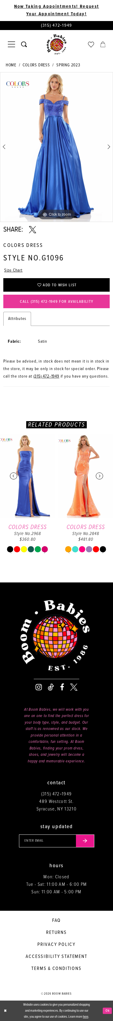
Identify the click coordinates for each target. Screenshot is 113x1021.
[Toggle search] (24, 44)
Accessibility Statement (56, 956)
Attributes (17, 318)
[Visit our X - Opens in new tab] (73, 687)
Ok (107, 1010)
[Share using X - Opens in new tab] (32, 230)
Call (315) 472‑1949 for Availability (56, 301)
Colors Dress (36, 65)
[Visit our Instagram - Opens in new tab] (39, 687)
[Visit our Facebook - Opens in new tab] (62, 687)
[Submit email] (85, 841)
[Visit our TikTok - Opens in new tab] (51, 687)
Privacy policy (56, 944)
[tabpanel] (56, 147)
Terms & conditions (56, 968)
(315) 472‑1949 (46, 376)
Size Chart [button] (13, 270)
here (85, 1017)
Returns (56, 932)
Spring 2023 (68, 65)
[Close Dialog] (5, 1011)
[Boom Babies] (56, 44)
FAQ (56, 920)
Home (11, 65)
